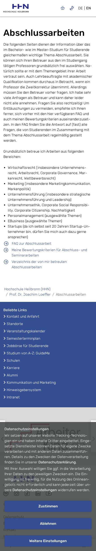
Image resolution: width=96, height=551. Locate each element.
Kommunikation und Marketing (31, 382)
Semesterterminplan (23, 338)
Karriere (13, 368)
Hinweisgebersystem (24, 390)
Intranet (13, 397)
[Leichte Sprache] (62, 8)
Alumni (12, 375)
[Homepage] (16, 9)
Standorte (15, 324)
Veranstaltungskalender (26, 331)
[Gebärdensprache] (71, 8)
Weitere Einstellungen (48, 541)
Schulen (13, 360)
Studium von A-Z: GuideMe (28, 353)
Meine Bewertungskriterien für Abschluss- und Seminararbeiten (49, 252)
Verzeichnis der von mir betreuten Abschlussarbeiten (39, 264)
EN (88, 8)
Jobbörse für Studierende (27, 346)
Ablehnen (48, 523)
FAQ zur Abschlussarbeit (31, 243)
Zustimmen (48, 506)
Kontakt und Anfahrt (23, 316)
